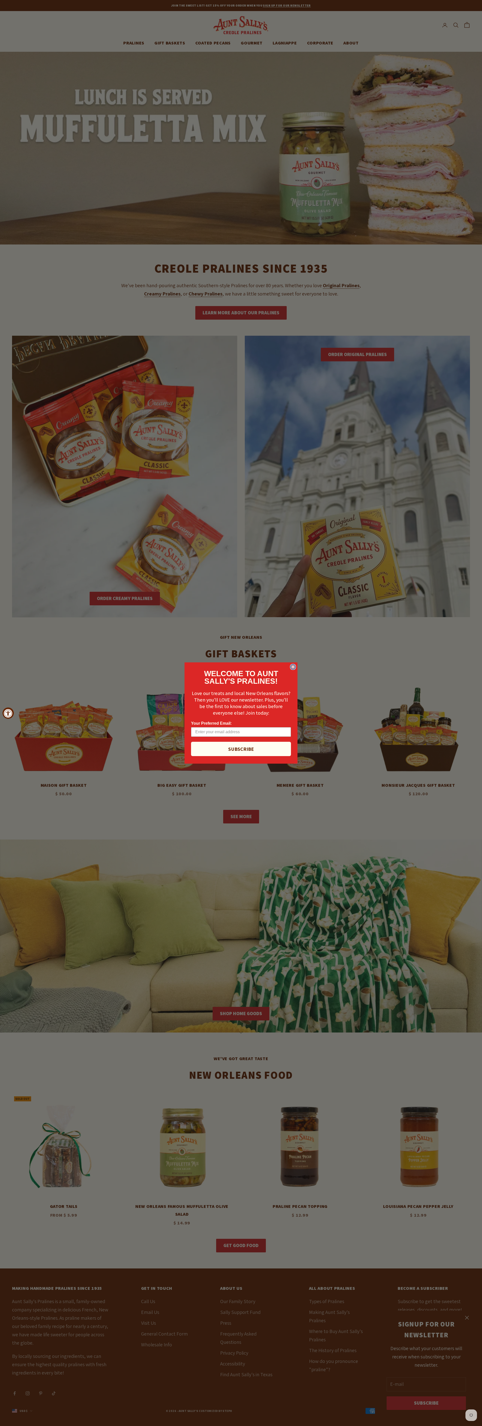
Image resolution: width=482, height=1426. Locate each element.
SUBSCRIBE (241, 749)
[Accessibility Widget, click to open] (8, 713)
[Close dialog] (292, 666)
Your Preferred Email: (211, 723)
